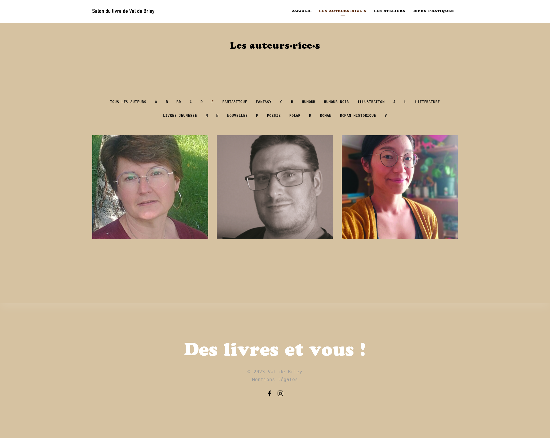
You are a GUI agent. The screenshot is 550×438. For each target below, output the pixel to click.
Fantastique (234, 102)
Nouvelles (237, 116)
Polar (295, 116)
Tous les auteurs (128, 102)
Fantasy (264, 102)
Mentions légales (275, 379)
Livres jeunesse (180, 116)
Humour (308, 102)
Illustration (371, 102)
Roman (325, 116)
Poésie (273, 116)
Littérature (427, 102)
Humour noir (336, 102)
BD (178, 102)
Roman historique (358, 116)
